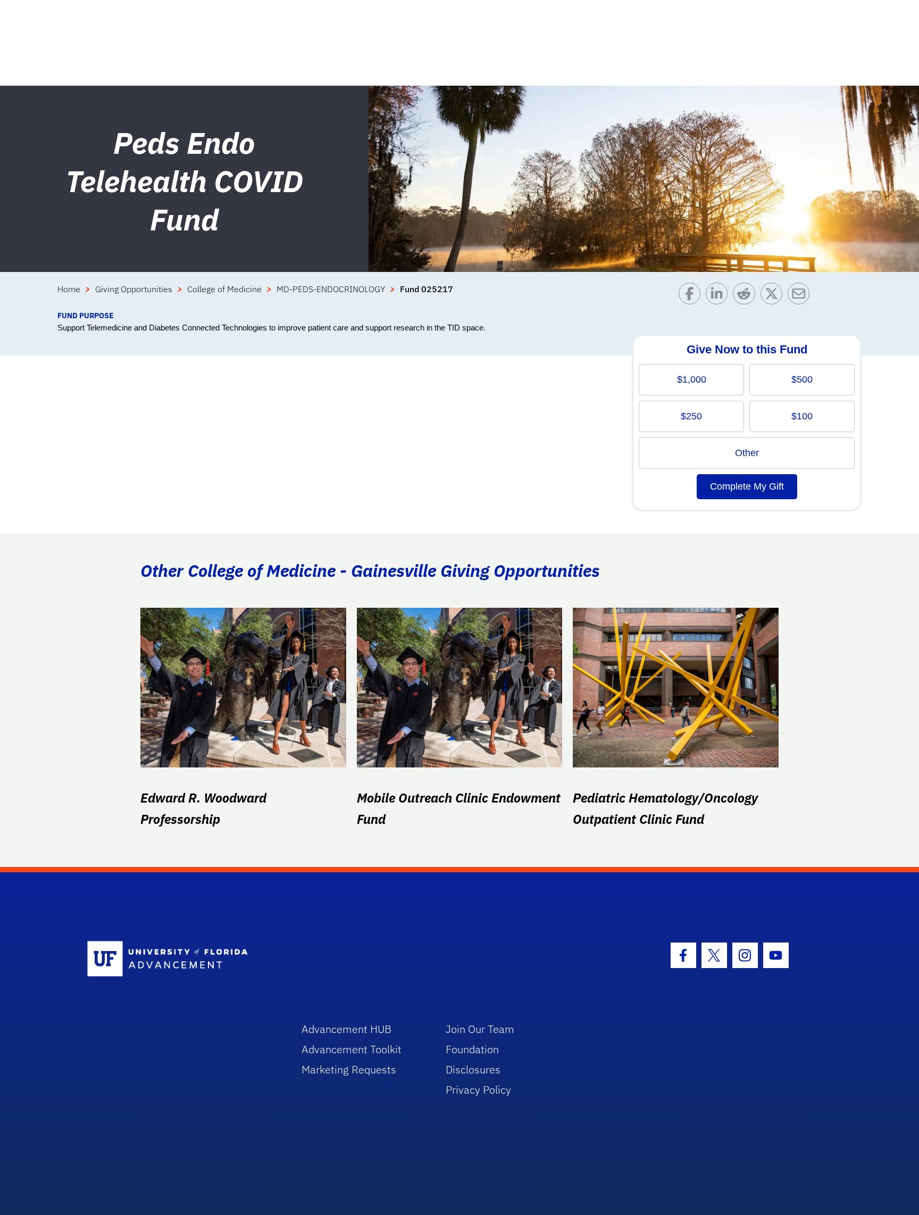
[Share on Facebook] (692, 296)
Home (68, 289)
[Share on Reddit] (746, 296)
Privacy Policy (478, 1089)
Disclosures (473, 1069)
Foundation (472, 1049)
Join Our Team (480, 1029)
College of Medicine (224, 289)
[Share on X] (774, 296)
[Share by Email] (801, 296)
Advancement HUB (346, 1029)
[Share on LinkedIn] (719, 296)
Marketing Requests (349, 1069)
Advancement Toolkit (352, 1049)
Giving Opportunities (133, 289)
